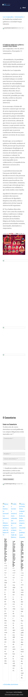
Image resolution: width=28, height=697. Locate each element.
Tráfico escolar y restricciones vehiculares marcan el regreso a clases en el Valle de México (14, 554)
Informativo (19, 17)
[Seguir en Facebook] (8, 1)
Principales (16, 51)
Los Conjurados (8, 17)
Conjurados (9, 49)
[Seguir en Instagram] (12, 1)
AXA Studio (18, 692)
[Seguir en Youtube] (19, 1)
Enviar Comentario (8, 479)
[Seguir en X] (15, 1)
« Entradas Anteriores (10, 684)
